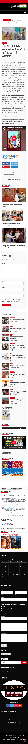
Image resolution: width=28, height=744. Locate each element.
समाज (11, 326)
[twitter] (12, 705)
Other (4, 613)
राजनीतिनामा (5, 42)
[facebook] (8, 705)
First (2, 594)
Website (4, 293)
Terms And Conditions (6, 673)
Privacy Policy (4, 671)
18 (5, 571)
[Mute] (20, 428)
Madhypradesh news (8, 158)
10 (2, 569)
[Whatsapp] (9, 156)
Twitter (15, 163)
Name (4, 281)
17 (2, 571)
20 (13, 571)
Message (3, 621)
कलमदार (11, 380)
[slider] (23, 428)
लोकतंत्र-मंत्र (12, 317)
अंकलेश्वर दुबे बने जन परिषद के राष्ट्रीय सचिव (16, 337)
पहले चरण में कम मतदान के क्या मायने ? (15, 179)
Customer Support (7, 608)
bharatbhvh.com (14, 6)
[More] (17, 156)
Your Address (4, 633)
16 (24, 569)
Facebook (6, 163)
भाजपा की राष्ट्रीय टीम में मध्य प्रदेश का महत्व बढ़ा (17, 383)
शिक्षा (11, 353)
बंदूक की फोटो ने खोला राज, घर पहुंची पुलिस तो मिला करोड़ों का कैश (18, 392)
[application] (14, 428)
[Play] (4, 428)
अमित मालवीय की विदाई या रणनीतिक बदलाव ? (13, 204)
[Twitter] (6, 156)
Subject (3, 616)
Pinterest (6, 166)
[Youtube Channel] (12, 524)
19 (9, 571)
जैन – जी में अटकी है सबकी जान (17, 319)
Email (4, 287)
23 (24, 571)
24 (2, 574)
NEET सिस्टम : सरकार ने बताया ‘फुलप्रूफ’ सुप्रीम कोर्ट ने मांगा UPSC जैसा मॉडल (17, 357)
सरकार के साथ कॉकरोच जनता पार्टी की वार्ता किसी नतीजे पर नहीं (14, 246)
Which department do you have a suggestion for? (13, 604)
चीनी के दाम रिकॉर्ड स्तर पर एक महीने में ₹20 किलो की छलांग (17, 366)
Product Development (8, 611)
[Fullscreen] (24, 447)
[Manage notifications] (25, 741)
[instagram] (16, 705)
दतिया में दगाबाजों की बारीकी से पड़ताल (11, 223)
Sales (4, 606)
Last (15, 594)
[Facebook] (4, 156)
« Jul (2, 580)
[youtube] (20, 705)
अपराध (11, 389)
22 (20, 571)
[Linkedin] (14, 156)
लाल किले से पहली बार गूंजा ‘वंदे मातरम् (16, 400)
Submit (3, 645)
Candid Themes (16, 741)
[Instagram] (11, 156)
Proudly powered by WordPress (10, 739)
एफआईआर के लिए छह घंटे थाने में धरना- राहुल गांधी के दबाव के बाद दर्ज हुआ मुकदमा (17, 347)
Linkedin (15, 166)
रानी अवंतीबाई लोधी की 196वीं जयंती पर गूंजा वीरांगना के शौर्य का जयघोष (17, 329)
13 (13, 569)
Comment (5, 263)
